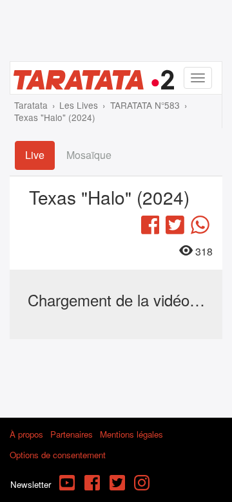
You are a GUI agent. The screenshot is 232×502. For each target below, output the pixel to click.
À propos (26, 434)
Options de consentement (58, 455)
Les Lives (78, 104)
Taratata (31, 104)
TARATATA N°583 (145, 104)
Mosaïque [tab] (88, 154)
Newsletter (30, 484)
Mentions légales (131, 434)
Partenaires (71, 434)
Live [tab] (34, 154)
